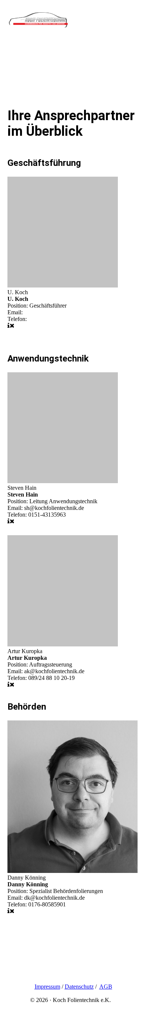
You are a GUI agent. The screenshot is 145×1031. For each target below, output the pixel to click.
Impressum (47, 986)
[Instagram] (13, 964)
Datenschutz (79, 986)
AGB (105, 986)
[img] (38, 23)
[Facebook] (12, 974)
